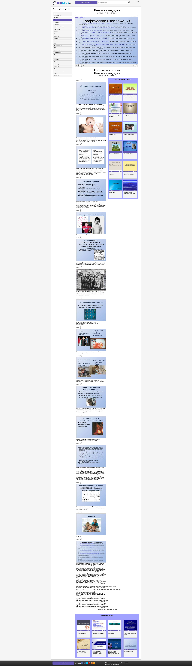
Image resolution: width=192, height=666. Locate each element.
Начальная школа (58, 45)
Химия (55, 68)
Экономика (56, 75)
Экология (56, 73)
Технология (56, 59)
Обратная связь (124, 662)
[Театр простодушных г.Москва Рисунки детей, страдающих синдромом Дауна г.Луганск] (91, 350)
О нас (107, 662)
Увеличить (134, 16)
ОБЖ (55, 47)
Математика (56, 36)
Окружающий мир (58, 52)
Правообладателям (115, 662)
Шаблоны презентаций (59, 71)
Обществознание (58, 50)
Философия (56, 66)
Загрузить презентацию (86, 2)
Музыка (55, 40)
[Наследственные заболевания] (91, 233)
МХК (55, 43)
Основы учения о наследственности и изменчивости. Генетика (113, 652)
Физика (55, 61)
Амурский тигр (112, 134)
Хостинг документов (115, 664)
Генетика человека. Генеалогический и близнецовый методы (97, 652)
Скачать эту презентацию (107, 13)
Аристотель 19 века (128, 153)
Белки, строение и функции (115, 95)
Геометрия (56, 24)
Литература (56, 33)
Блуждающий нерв (128, 115)
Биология (56, 19)
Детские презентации (59, 26)
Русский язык (57, 57)
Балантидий (112, 192)
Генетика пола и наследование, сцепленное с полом (130, 633)
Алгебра (56, 12)
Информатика (57, 29)
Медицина (56, 38)
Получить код (80, 16)
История (56, 31)
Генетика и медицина (128, 651)
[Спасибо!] (91, 535)
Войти (138, 1)
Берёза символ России (114, 153)
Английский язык (57, 15)
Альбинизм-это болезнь (129, 134)
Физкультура (56, 64)
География (56, 22)
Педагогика (56, 54)
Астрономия (56, 17)
